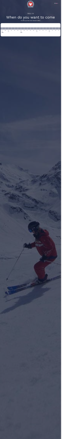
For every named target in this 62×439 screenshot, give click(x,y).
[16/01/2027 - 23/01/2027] (28, 28)
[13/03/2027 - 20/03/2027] (54, 28)
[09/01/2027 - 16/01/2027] (25, 28)
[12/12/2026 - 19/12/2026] (13, 28)
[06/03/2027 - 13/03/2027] (50, 28)
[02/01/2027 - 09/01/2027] (22, 28)
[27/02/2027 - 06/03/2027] (47, 28)
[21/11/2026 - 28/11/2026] (3, 28)
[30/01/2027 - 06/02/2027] (35, 28)
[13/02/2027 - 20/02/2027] (41, 28)
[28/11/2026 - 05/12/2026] (6, 28)
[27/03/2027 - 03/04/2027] (60, 28)
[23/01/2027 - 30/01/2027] (32, 28)
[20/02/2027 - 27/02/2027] (44, 28)
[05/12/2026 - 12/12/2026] (10, 28)
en (55, 3)
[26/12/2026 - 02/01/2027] (19, 28)
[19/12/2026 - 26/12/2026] (16, 28)
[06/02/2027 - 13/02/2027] (38, 28)
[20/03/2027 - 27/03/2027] (57, 28)
